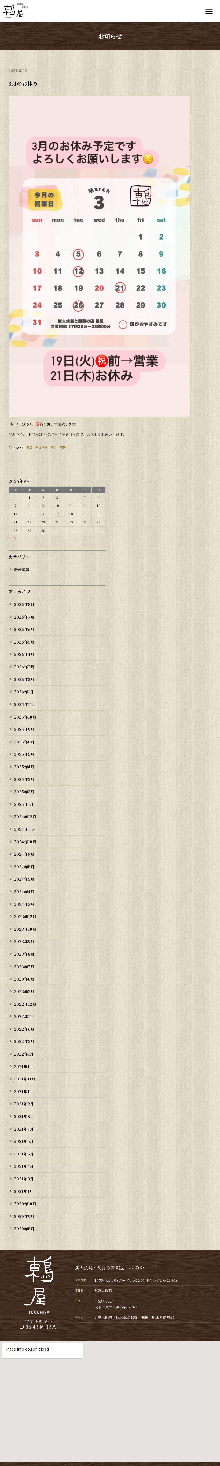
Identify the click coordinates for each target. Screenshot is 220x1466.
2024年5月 (24, 879)
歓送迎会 (41, 447)
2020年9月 (24, 1216)
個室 (29, 447)
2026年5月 (24, 642)
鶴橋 (63, 447)
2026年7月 (24, 617)
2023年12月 (25, 916)
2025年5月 (24, 754)
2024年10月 (25, 841)
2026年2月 (24, 679)
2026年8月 (24, 604)
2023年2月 (24, 991)
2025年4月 (24, 766)
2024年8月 (24, 866)
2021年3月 (24, 1178)
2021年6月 (24, 1141)
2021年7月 (24, 1129)
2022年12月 (25, 1004)
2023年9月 (24, 941)
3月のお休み (23, 83)
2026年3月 (24, 667)
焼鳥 (54, 447)
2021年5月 (24, 1154)
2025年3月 (24, 779)
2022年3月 (24, 1041)
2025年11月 (25, 704)
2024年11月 (25, 829)
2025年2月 (24, 791)
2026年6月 (24, 629)
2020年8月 (24, 1228)
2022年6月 (24, 1029)
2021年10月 (25, 1091)
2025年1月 (24, 804)
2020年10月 (25, 1203)
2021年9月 (24, 1103)
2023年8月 (24, 954)
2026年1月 (24, 691)
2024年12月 (25, 816)
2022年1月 (24, 1054)
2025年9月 (24, 729)
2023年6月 (24, 979)
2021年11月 (24, 1079)
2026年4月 (24, 654)
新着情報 (22, 569)
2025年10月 (25, 717)
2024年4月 (24, 891)
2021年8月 (24, 1116)
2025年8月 (24, 742)
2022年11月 (25, 1016)
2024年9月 (24, 854)
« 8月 (13, 538)
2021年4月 (24, 1166)
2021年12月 (25, 1066)
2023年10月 (25, 929)
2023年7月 (24, 966)
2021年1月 (23, 1191)
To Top (210, 1458)
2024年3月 (24, 904)
